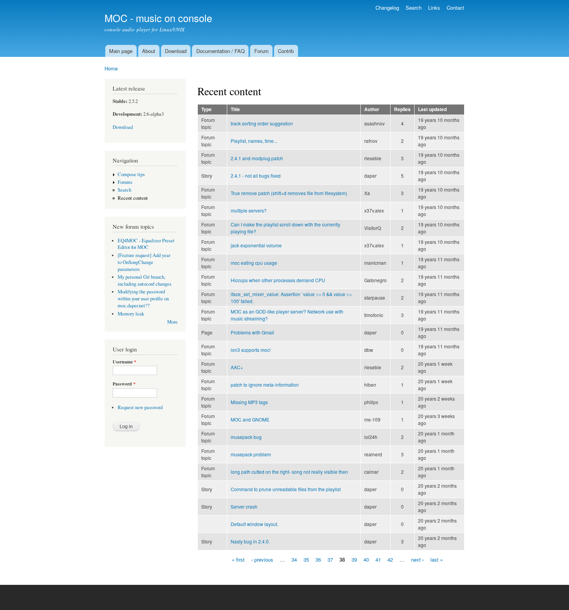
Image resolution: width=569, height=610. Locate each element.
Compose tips (131, 174)
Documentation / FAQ (220, 51)
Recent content (133, 198)
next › (417, 559)
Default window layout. (254, 524)
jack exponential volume (256, 245)
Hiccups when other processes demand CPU (278, 280)
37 (330, 559)
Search (414, 7)
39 (354, 559)
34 (294, 559)
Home (111, 68)
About (148, 51)
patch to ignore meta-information (265, 384)
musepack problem (251, 454)
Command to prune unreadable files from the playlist (286, 489)
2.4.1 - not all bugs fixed (256, 175)
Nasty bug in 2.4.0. (250, 541)
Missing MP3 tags (249, 402)
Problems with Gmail (252, 332)
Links (434, 7)
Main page (120, 51)
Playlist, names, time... (254, 140)
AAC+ (237, 367)
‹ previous (262, 559)
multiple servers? (249, 210)
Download (176, 51)
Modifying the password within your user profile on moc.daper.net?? (143, 298)
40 (366, 559)
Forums (125, 182)
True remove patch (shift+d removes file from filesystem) (289, 193)
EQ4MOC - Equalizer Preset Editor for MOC (146, 244)
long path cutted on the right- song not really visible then (289, 471)
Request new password (140, 407)
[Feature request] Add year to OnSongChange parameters (144, 262)
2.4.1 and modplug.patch (257, 158)
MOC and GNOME (250, 419)
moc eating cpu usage (254, 262)
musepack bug (246, 437)
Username (124, 362)
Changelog (387, 7)
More (172, 322)
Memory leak (131, 313)
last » (436, 559)
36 (318, 559)
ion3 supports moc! (251, 349)
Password (124, 384)
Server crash (244, 506)
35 (306, 559)
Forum (261, 51)
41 (378, 559)
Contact (455, 7)
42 (390, 559)
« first (238, 559)
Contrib (286, 51)
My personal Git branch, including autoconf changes (144, 280)
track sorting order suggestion (262, 123)
